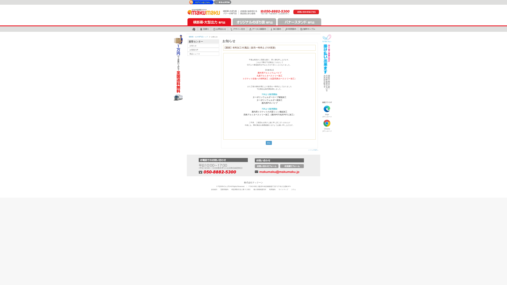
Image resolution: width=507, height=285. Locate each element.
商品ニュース (195, 54)
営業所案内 (224, 189)
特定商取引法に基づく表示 (240, 189)
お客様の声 (194, 50)
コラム (293, 189)
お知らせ (193, 46)
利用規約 (272, 189)
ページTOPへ (313, 150)
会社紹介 (214, 189)
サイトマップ (283, 189)
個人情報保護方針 (259, 189)
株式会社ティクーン (253, 182)
